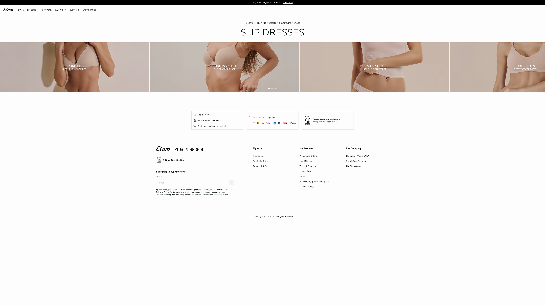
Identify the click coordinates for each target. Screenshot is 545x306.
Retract (302, 176)
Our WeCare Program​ (356, 161)
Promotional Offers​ (308, 156)
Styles (297, 23)
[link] (20, 10)
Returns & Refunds (261, 166)
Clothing (261, 23)
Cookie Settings (306, 186)
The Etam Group (353, 166)
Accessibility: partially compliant (314, 181)
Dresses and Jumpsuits (280, 23)
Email (159, 177)
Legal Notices (305, 161)
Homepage (249, 23)
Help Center (258, 156)
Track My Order (260, 161)
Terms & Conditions (308, 166)
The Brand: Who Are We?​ (357, 156)
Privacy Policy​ (306, 171)
